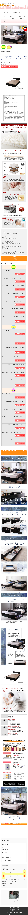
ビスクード (20, 10)
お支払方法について (6, 852)
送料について (5, 849)
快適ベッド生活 (3, 10)
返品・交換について (6, 857)
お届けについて (5, 847)
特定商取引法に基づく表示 (8, 855)
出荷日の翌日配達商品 (7, 860)
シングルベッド (14, 10)
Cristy (12, 914)
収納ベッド (9, 10)
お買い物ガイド (5, 844)
